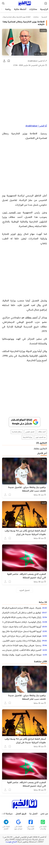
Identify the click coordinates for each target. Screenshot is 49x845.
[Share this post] (4, 61)
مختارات (33, 9)
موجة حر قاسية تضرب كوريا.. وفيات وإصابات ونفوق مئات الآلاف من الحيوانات (22, 654)
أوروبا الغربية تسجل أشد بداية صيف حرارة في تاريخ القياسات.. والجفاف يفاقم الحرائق (21, 626)
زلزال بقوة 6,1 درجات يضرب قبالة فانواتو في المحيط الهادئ (21, 617)
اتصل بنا (33, 813)
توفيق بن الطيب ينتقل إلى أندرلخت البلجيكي (21, 612)
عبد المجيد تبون (12, 212)
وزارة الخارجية (27, 437)
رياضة (8, 9)
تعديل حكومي (29, 432)
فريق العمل (21, 813)
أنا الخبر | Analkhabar (36, 61)
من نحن (44, 813)
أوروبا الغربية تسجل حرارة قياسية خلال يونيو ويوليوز (21, 631)
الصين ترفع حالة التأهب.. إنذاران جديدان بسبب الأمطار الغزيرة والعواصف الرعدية (21, 650)
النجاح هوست (11, 842)
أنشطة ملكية (20, 9)
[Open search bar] (3, 3)
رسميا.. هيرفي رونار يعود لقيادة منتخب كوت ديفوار (21, 645)
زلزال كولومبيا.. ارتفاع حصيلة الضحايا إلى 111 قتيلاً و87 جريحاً (21, 622)
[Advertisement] (24, 98)
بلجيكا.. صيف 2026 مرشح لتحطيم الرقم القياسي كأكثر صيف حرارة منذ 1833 (21, 607)
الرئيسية (44, 9)
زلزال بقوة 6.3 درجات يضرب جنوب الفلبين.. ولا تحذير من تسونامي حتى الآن (21, 640)
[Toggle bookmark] (9, 61)
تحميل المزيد (24, 590)
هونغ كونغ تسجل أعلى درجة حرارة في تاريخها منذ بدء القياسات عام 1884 (21, 636)
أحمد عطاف (31, 317)
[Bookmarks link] (46, 3)
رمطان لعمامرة (17, 432)
